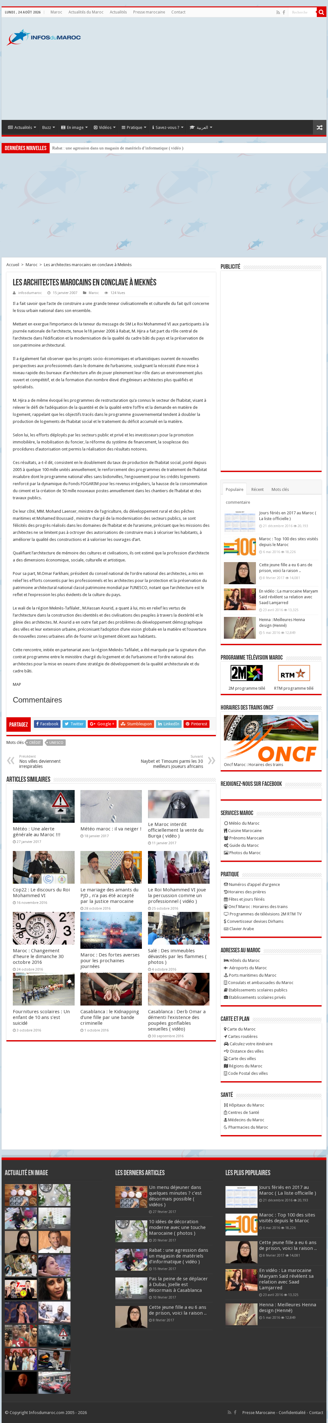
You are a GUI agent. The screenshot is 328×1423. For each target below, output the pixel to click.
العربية (202, 127)
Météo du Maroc (243, 823)
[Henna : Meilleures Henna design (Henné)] (240, 628)
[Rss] (278, 12)
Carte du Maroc (241, 1029)
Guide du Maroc (243, 845)
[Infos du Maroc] (43, 36)
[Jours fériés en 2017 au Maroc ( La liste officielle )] (240, 521)
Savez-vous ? (167, 127)
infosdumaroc (30, 293)
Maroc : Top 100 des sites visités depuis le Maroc (287, 1218)
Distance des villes (246, 1051)
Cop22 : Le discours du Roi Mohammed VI (41, 892)
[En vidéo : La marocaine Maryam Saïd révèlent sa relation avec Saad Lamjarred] (240, 599)
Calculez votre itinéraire (251, 1043)
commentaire (238, 502)
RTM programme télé (294, 688)
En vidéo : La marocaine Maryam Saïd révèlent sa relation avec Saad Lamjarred (288, 597)
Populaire (234, 489)
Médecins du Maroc (245, 1119)
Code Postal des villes (247, 1073)
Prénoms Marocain (246, 838)
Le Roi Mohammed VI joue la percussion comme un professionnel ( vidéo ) (177, 895)
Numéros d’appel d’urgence (254, 884)
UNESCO (56, 743)
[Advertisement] (205, 69)
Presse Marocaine (258, 1412)
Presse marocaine (149, 12)
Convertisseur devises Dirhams (254, 921)
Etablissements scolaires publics (257, 990)
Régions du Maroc (245, 1066)
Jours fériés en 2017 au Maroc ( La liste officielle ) (287, 1190)
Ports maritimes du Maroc (252, 975)
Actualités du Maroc (86, 12)
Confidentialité (292, 1412)
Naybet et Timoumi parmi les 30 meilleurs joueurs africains (172, 761)
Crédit (35, 743)
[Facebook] (284, 12)
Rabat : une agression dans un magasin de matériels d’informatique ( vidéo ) (117, 148)
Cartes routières (242, 1036)
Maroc (56, 12)
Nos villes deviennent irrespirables (40, 761)
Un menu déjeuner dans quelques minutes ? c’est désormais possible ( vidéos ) (175, 1196)
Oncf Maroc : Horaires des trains (253, 764)
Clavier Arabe (241, 928)
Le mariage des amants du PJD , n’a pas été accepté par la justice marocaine (109, 895)
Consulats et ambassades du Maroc (260, 982)
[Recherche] (321, 12)
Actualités (118, 12)
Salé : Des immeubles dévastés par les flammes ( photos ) (177, 956)
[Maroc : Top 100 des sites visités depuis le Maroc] (240, 547)
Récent (257, 489)
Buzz (46, 127)
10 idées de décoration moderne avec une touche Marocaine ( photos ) (177, 1227)
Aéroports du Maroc (247, 967)
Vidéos (105, 127)
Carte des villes (241, 1058)
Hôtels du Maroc (244, 960)
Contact (178, 12)
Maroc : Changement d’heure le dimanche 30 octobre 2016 (38, 956)
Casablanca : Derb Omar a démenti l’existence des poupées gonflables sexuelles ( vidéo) (177, 1020)
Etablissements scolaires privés (257, 997)
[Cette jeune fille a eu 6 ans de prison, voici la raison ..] (240, 573)
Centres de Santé (243, 1112)
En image (75, 127)
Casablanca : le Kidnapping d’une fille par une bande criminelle (109, 1017)
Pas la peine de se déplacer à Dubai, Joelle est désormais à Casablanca (178, 1284)
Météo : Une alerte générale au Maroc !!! (37, 832)
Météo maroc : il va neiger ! (111, 829)
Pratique (134, 127)
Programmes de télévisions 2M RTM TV (265, 914)
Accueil (12, 264)
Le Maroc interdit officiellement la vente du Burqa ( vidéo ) (175, 830)
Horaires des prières (246, 891)
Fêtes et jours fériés (246, 899)
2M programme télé (246, 688)
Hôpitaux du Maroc (246, 1105)
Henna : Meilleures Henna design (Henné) (287, 1307)
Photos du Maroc (244, 852)
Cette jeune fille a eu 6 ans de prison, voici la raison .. (178, 1310)
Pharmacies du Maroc (247, 1127)
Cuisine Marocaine (244, 830)
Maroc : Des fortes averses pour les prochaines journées (110, 960)
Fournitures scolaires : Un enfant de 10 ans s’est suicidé (41, 1017)
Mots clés (280, 489)
